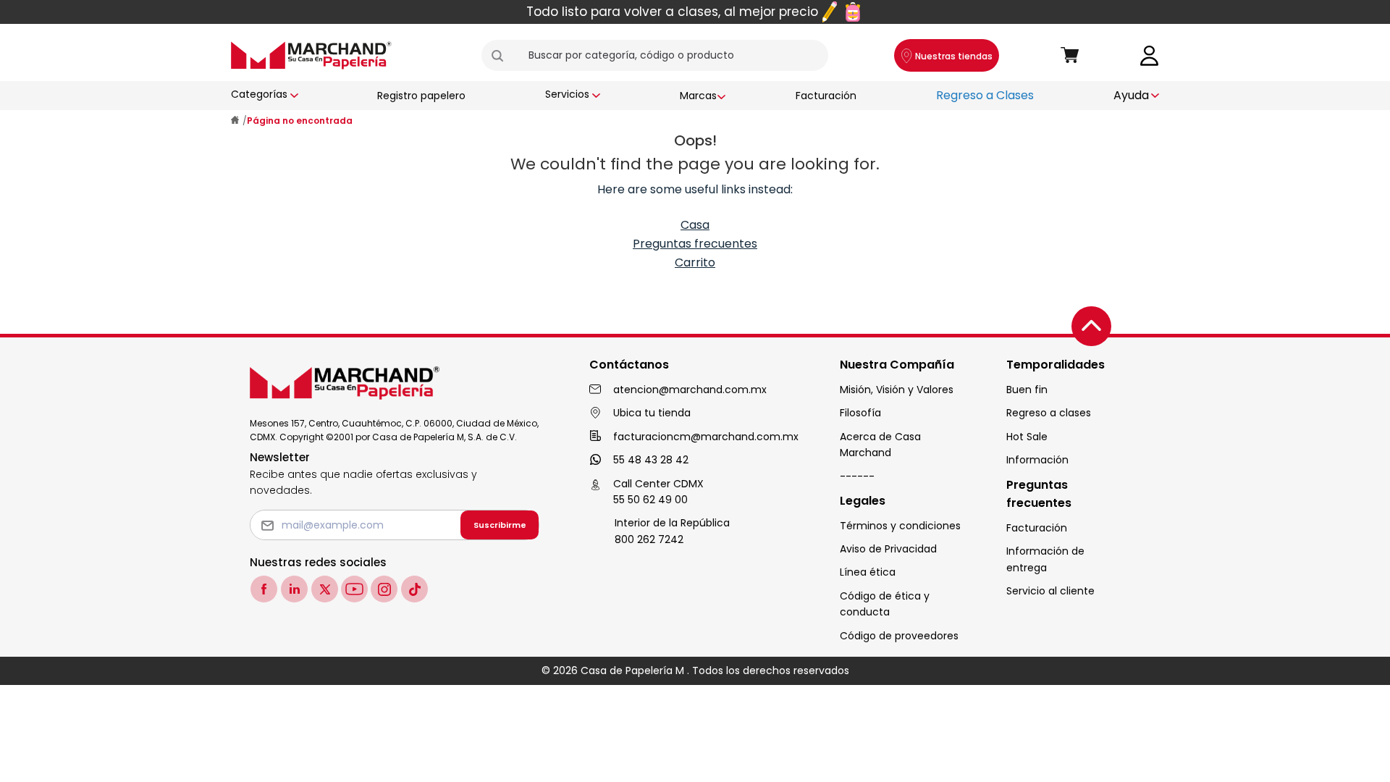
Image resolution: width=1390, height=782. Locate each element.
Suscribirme (499, 525)
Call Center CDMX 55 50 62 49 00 (658, 491)
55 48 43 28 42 (650, 460)
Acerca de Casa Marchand (880, 444)
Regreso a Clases (985, 95)
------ (857, 476)
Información (1037, 460)
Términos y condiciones (900, 525)
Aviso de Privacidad (888, 549)
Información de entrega (1045, 559)
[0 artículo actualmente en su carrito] (1070, 56)
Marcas (698, 95)
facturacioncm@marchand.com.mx (706, 436)
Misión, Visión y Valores (896, 389)
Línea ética (868, 572)
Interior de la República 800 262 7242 (672, 531)
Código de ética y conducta (885, 604)
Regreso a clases (1048, 412)
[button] (503, 55)
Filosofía (860, 412)
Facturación (826, 95)
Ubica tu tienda (652, 412)
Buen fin (1027, 389)
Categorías (259, 94)
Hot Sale (1027, 436)
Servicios (567, 94)
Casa (695, 224)
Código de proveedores (899, 635)
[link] (1149, 54)
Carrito (695, 262)
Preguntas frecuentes (695, 243)
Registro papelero (421, 95)
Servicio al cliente (1050, 591)
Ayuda (1131, 95)
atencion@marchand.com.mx (690, 389)
